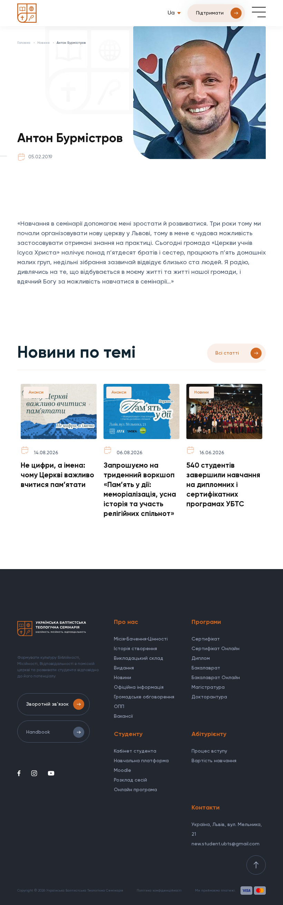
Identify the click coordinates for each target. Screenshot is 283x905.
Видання (124, 668)
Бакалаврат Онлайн (216, 677)
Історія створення (135, 648)
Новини (43, 42)
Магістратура (208, 687)
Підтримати (210, 13)
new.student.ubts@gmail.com (226, 844)
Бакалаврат (206, 668)
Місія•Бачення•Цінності (141, 639)
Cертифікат (206, 639)
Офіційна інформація (139, 687)
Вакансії (123, 716)
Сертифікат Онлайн (216, 648)
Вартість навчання (214, 760)
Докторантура (209, 697)
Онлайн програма (135, 789)
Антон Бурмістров (71, 42)
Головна (23, 42)
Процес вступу (209, 751)
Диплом (201, 658)
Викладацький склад (138, 658)
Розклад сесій (130, 780)
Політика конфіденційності (159, 890)
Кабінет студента (135, 751)
